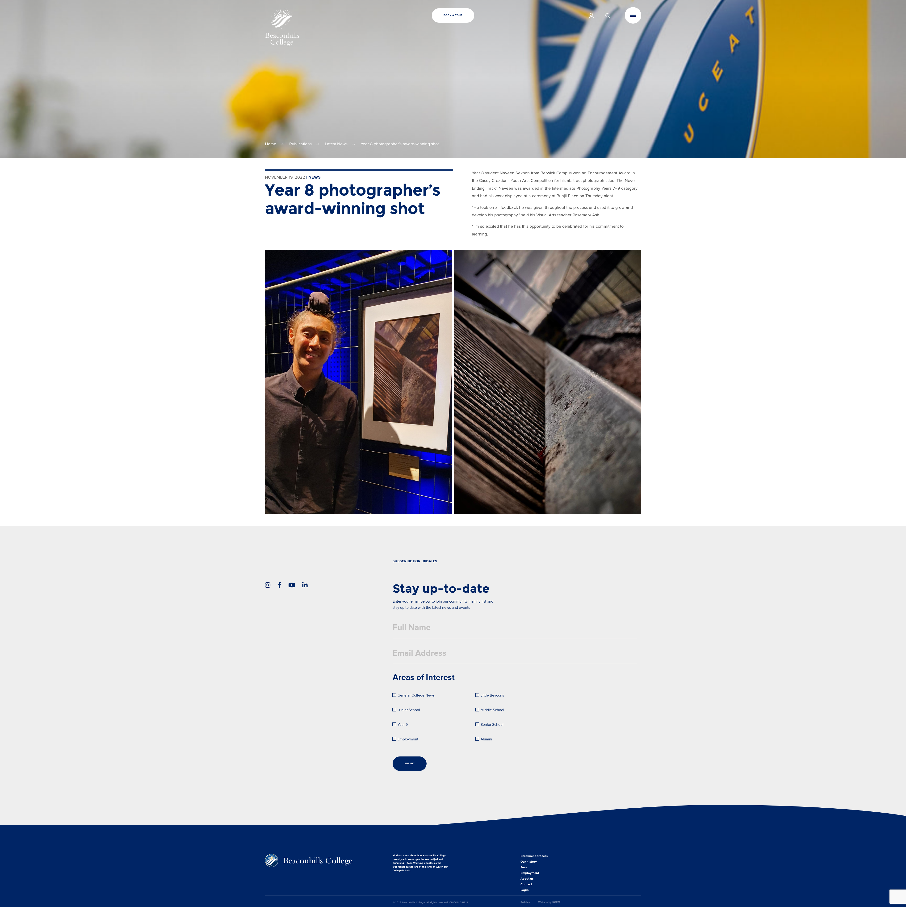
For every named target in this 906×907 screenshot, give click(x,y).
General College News (416, 695)
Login (524, 890)
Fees (523, 867)
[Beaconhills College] (327, 26)
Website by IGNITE (549, 902)
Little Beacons (492, 695)
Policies (525, 902)
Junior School (409, 710)
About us (526, 878)
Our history (528, 861)
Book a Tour (453, 15)
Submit (409, 763)
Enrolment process (534, 856)
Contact (526, 884)
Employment (408, 739)
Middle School (492, 710)
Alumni (486, 739)
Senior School (492, 724)
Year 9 (403, 724)
